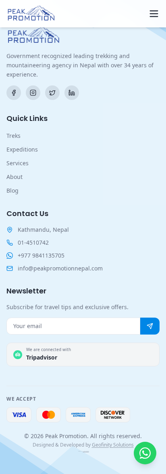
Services (17, 163)
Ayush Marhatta (86, 451)
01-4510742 (33, 242)
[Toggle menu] (154, 13)
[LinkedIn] (71, 92)
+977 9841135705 (41, 255)
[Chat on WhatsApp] (145, 453)
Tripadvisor (41, 357)
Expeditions (22, 149)
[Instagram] (33, 92)
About (14, 177)
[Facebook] (13, 92)
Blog (12, 190)
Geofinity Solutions (113, 444)
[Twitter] (52, 92)
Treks (13, 135)
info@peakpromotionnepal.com (60, 268)
